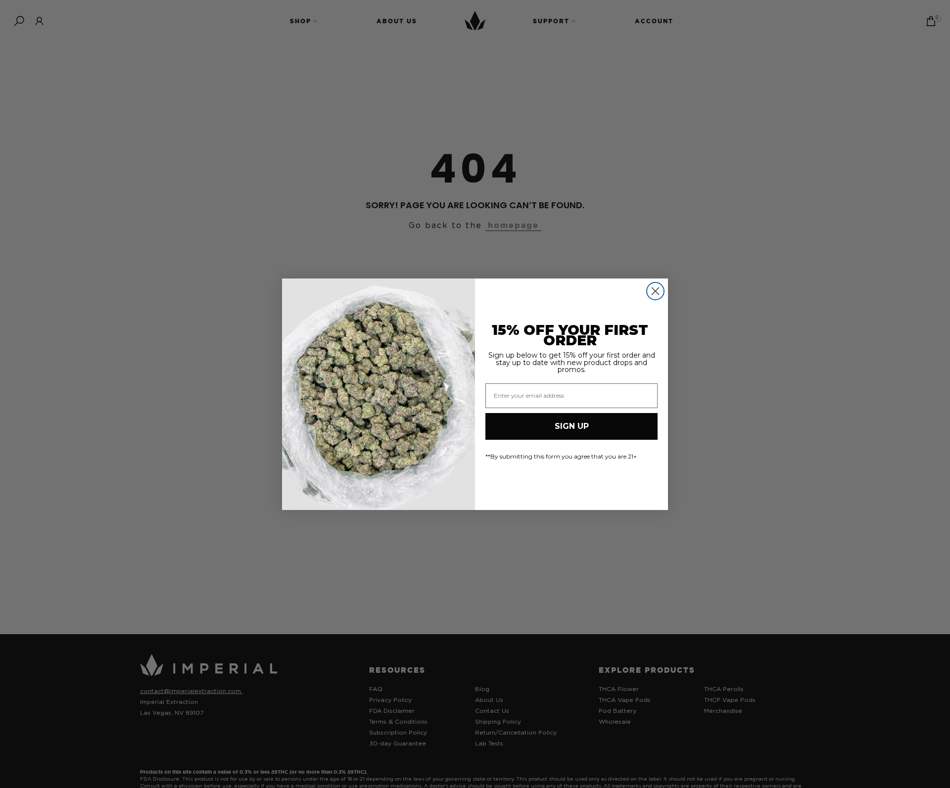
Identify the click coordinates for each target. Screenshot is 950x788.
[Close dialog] (655, 291)
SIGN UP (572, 426)
